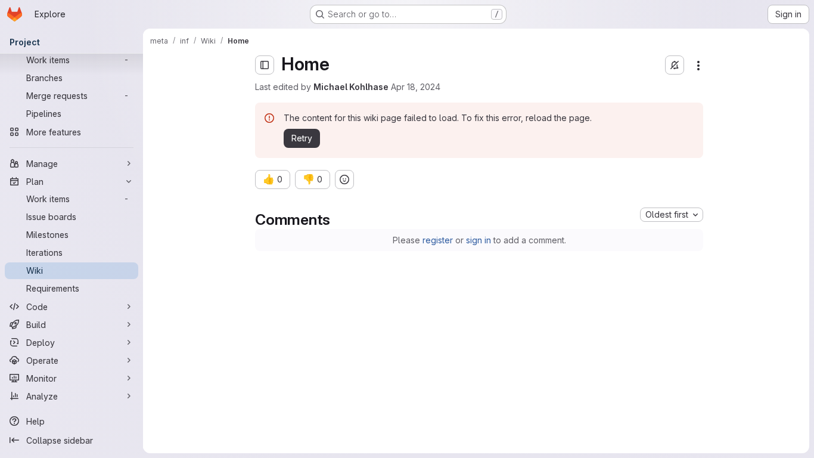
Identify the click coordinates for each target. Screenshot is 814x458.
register (437, 240)
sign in (478, 240)
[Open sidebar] (264, 65)
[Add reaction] (344, 179)
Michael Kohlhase (351, 87)
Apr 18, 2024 (415, 87)
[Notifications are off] (674, 65)
